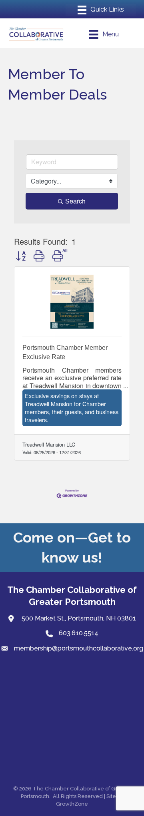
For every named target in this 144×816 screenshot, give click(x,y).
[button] (21, 255)
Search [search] (75, 200)
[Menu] (101, 10)
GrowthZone (72, 804)
